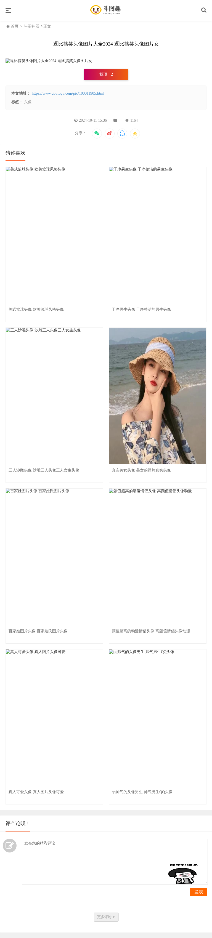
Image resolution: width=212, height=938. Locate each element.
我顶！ (106, 74)
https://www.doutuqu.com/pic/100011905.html (68, 93)
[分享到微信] (97, 133)
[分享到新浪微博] (110, 133)
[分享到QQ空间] (135, 133)
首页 (15, 26)
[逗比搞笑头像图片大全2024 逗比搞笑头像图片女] (49, 61)
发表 (198, 891)
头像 (28, 102)
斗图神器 (31, 26)
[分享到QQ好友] (122, 133)
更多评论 (105, 917)
